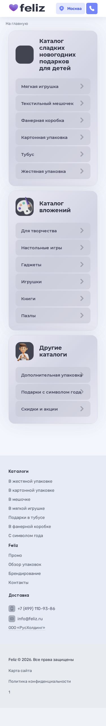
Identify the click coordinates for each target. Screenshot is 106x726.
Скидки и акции (39, 409)
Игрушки (31, 281)
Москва (74, 8)
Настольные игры (41, 247)
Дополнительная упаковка (51, 375)
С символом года (25, 535)
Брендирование (24, 573)
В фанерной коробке (29, 526)
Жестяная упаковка (43, 171)
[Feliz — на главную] (26, 8)
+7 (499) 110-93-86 (36, 608)
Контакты (18, 582)
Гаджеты (31, 264)
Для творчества (39, 230)
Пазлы (28, 315)
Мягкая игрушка (40, 86)
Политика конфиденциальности (39, 682)
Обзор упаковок (24, 564)
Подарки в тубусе (26, 517)
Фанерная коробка (42, 120)
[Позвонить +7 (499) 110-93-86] (92, 8)
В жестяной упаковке (30, 481)
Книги (28, 298)
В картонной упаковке (31, 490)
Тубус (27, 154)
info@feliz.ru (30, 618)
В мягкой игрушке (26, 508)
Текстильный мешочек (47, 103)
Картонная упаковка (44, 137)
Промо (15, 555)
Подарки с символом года (51, 392)
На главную (17, 23)
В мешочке (19, 499)
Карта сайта (20, 671)
